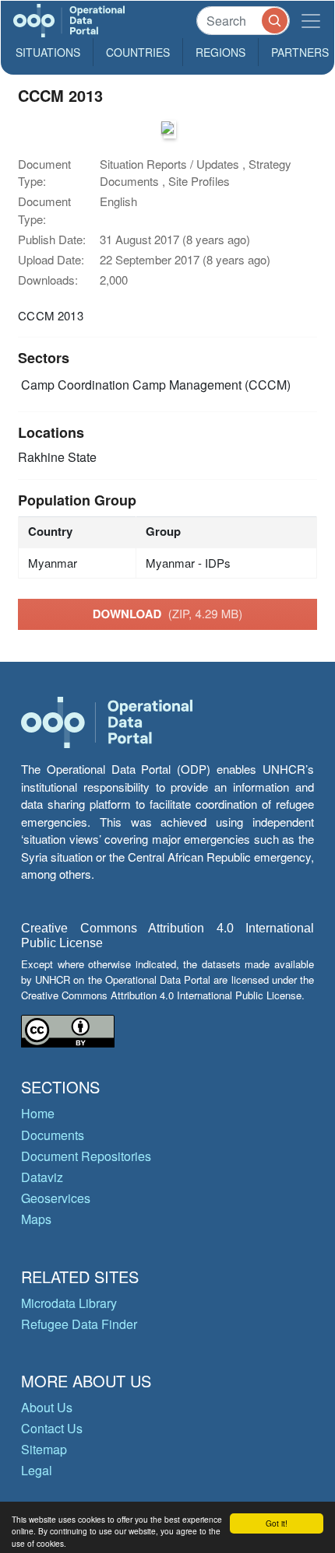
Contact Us (52, 1428)
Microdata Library (69, 1303)
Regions (220, 52)
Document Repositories (86, 1156)
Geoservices (55, 1198)
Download (168, 613)
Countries (138, 52)
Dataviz (42, 1177)
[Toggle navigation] (311, 20)
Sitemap (44, 1449)
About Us (46, 1407)
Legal (36, 1470)
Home (38, 1113)
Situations (48, 52)
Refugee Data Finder (79, 1324)
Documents (52, 1135)
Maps (36, 1219)
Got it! (276, 1523)
